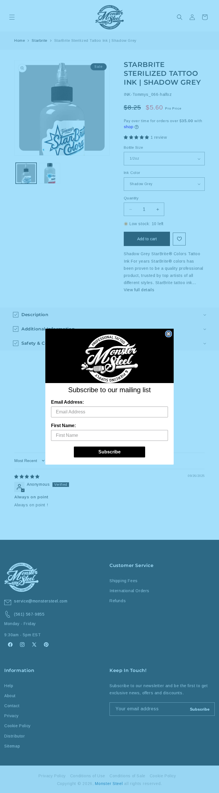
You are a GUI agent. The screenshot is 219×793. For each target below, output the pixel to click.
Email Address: (67, 402)
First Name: (63, 425)
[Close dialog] (168, 334)
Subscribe (109, 451)
